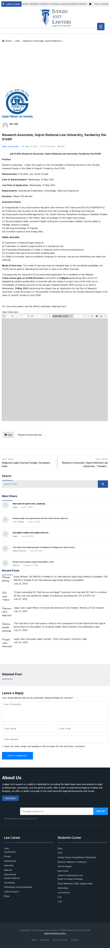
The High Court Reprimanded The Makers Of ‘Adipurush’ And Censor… (44, 547)
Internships (63, 888)
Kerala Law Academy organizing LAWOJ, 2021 (33, 562)
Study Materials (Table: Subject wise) (75, 883)
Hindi (15, 507)
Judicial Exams (11, 891)
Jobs (17, 41)
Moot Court (63, 871)
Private (7, 856)
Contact (75, 940)
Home (8, 41)
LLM (60, 901)
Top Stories (18, 522)
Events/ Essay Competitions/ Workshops (77, 857)
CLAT (60, 852)
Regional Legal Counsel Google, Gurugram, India (26, 463)
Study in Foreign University (70, 879)
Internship (8, 865)
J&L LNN (13, 124)
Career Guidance (12, 878)
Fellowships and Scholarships (18, 887)
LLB (59, 897)
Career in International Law (70, 875)
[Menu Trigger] (100, 26)
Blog (60, 848)
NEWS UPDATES (19, 551)
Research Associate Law (30, 434)
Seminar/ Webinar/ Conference (72, 862)
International (10, 861)
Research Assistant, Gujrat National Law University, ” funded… (85, 463)
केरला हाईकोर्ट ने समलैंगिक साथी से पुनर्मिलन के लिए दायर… (31, 533)
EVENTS (16, 565)
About (34, 940)
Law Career (13, 146)
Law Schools (64, 892)
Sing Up (100, 811)
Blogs (6, 896)
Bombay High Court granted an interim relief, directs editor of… (41, 518)
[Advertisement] (55, 68)
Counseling (9, 882)
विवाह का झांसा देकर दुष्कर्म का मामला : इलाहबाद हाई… (29, 504)
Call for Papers (65, 866)
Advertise (44, 940)
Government (10, 852)
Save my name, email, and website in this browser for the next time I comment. (44, 746)
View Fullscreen (10, 312)
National (8, 870)
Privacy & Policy (60, 940)
